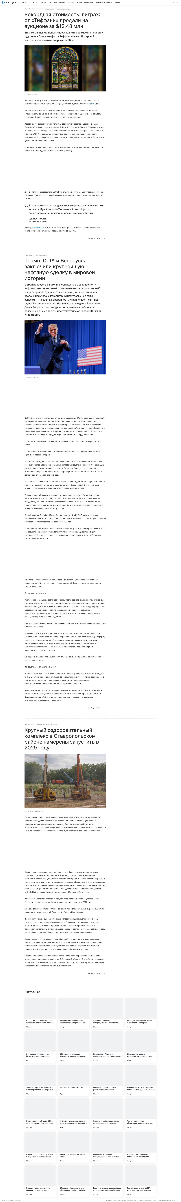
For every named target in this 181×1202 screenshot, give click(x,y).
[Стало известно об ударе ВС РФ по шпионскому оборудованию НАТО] (40, 1114)
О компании (10, 1200)
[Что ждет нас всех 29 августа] (73, 1080)
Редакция (109, 1200)
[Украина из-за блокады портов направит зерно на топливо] (107, 1114)
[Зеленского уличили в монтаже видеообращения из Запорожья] (40, 1080)
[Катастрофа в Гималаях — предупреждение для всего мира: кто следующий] (107, 1047)
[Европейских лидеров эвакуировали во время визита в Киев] (107, 1147)
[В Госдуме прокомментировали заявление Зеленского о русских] (40, 1013)
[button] (65, 68)
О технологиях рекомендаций (147, 1200)
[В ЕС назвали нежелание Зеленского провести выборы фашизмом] (73, 1047)
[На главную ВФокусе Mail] (10, 2)
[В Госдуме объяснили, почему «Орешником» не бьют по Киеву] (73, 1181)
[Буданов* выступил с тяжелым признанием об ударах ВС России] (140, 1080)
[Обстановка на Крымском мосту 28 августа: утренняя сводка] (40, 1047)
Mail (3, 1200)
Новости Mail (49, 9)
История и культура (63, 9)
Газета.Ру (45, 255)
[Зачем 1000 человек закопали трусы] (73, 1147)
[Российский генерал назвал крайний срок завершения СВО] (73, 1013)
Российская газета (51, 724)
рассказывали (37, 227)
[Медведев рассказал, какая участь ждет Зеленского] (107, 1080)
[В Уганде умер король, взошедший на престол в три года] (140, 1047)
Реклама (18, 1200)
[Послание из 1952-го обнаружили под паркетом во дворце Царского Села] (140, 1114)
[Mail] (3, 2)
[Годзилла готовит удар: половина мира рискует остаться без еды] (107, 1181)
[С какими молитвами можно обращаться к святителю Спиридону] (40, 1181)
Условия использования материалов (125, 1200)
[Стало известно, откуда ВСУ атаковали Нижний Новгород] (140, 1181)
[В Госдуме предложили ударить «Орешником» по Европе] (140, 1013)
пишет (91, 104)
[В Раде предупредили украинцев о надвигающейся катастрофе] (40, 1147)
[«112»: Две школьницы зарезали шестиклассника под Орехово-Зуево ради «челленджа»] (73, 1114)
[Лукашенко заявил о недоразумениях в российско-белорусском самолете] (107, 1013)
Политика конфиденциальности (167, 1200)
